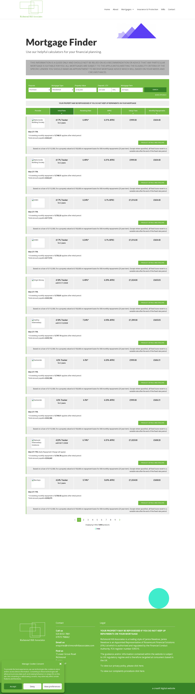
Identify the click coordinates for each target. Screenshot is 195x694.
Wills (163, 9)
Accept (13, 686)
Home (107, 9)
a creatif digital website (163, 688)
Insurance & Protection (147, 9)
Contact (171, 9)
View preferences (52, 686)
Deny (32, 686)
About (115, 9)
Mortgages (126, 9)
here (141, 665)
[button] (60, 664)
